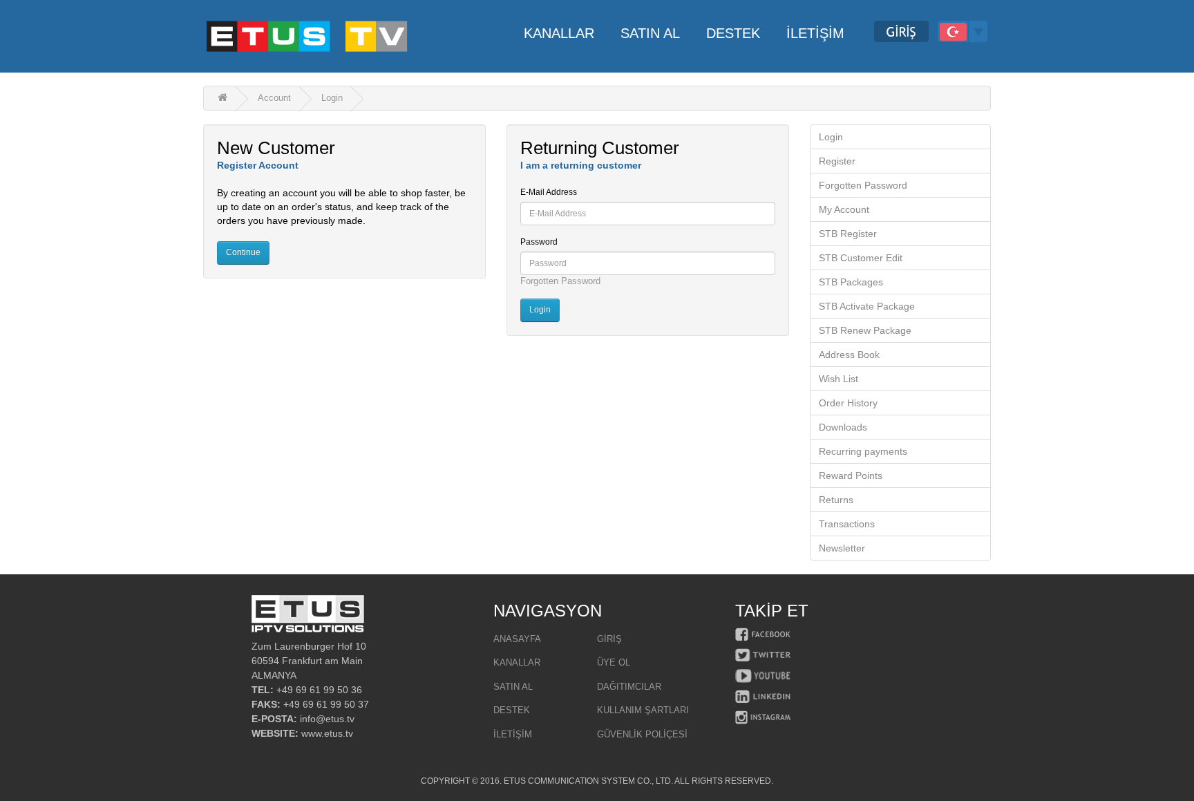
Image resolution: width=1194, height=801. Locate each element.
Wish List (838, 378)
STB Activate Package (867, 306)
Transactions (847, 523)
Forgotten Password (560, 281)
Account (274, 98)
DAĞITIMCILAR (629, 686)
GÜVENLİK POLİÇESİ (642, 734)
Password (539, 242)
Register (837, 161)
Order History (848, 402)
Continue (243, 252)
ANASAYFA (517, 639)
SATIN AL (513, 686)
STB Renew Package (865, 330)
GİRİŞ (609, 639)
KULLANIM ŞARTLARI (643, 710)
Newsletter (842, 548)
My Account (844, 209)
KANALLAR (516, 662)
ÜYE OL (613, 662)
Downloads (843, 427)
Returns (836, 499)
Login (332, 98)
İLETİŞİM (512, 734)
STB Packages (851, 282)
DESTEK (511, 710)
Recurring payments (863, 451)
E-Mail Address (548, 192)
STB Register (848, 233)
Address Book (849, 354)
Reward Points (850, 475)
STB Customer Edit (860, 257)
